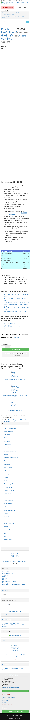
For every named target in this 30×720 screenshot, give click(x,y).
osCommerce (18, 718)
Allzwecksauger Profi (9, 484)
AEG (5, 533)
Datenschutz (5, 699)
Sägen (5, 461)
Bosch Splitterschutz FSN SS (15, 410)
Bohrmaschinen (8, 441)
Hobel (5, 480)
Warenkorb (18, 7)
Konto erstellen (5, 708)
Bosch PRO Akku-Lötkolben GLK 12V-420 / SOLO (15, 561)
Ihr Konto (5, 10)
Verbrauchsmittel (8, 539)
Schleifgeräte (7, 464)
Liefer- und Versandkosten (8, 572)
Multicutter (6, 454)
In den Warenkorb (15, 349)
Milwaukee (6, 516)
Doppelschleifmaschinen (10, 451)
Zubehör (6, 513)
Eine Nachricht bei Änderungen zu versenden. (14, 625)
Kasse (25, 7)
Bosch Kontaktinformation (15, 611)
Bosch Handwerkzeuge (9, 500)
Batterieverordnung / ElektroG (9, 581)
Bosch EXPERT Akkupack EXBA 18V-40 (15, 379)
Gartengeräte (7, 507)
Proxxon (6, 543)
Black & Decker (7, 530)
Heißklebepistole (8, 487)
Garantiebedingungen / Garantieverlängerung (13, 584)
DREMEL (6, 526)
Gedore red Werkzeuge (9, 520)
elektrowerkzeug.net (19, 715)
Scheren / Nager (8, 470)
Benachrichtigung (6, 620)
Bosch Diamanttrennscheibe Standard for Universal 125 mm (15, 655)
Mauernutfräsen (8, 497)
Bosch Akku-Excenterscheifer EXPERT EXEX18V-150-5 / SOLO (15, 395)
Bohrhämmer (7, 438)
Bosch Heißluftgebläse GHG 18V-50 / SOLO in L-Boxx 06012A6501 (13, 420)
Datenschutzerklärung (7, 573)
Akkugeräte (7, 434)
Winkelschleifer (7, 448)
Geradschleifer (7, 444)
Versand (22, 35)
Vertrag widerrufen (8, 7)
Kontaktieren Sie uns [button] (15, 691)
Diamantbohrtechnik (9, 490)
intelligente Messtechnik (9, 510)
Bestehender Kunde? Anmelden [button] (16, 711)
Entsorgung (5, 583)
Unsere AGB (5, 575)
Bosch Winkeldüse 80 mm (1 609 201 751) (16, 302)
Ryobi (5, 536)
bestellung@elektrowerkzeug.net (11, 687)
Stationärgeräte (8, 467)
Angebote (4, 640)
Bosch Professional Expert (10, 428)
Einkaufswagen (6, 590)
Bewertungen (6, 344)
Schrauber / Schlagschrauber (11, 457)
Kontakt (4, 576)
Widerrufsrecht (6, 580)
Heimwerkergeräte (8, 503)
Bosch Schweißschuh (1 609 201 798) (15, 311)
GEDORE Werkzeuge (9, 523)
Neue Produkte (6, 549)
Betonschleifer (7, 493)
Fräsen (6, 477)
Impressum (5, 578)
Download (16, 337)
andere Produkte (6, 615)
